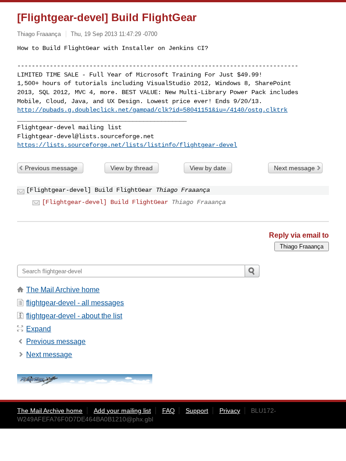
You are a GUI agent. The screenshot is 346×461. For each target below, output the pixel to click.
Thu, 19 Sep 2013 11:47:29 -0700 (114, 34)
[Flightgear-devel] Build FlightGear (105, 202)
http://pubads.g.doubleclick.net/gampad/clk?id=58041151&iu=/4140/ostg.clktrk (152, 109)
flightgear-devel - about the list (74, 316)
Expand (38, 329)
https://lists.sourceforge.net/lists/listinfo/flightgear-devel (127, 145)
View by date (208, 168)
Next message (294, 168)
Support (197, 410)
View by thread (131, 168)
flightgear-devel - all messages (75, 303)
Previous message (51, 168)
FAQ (168, 410)
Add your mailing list (122, 410)
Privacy (229, 410)
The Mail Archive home (63, 290)
